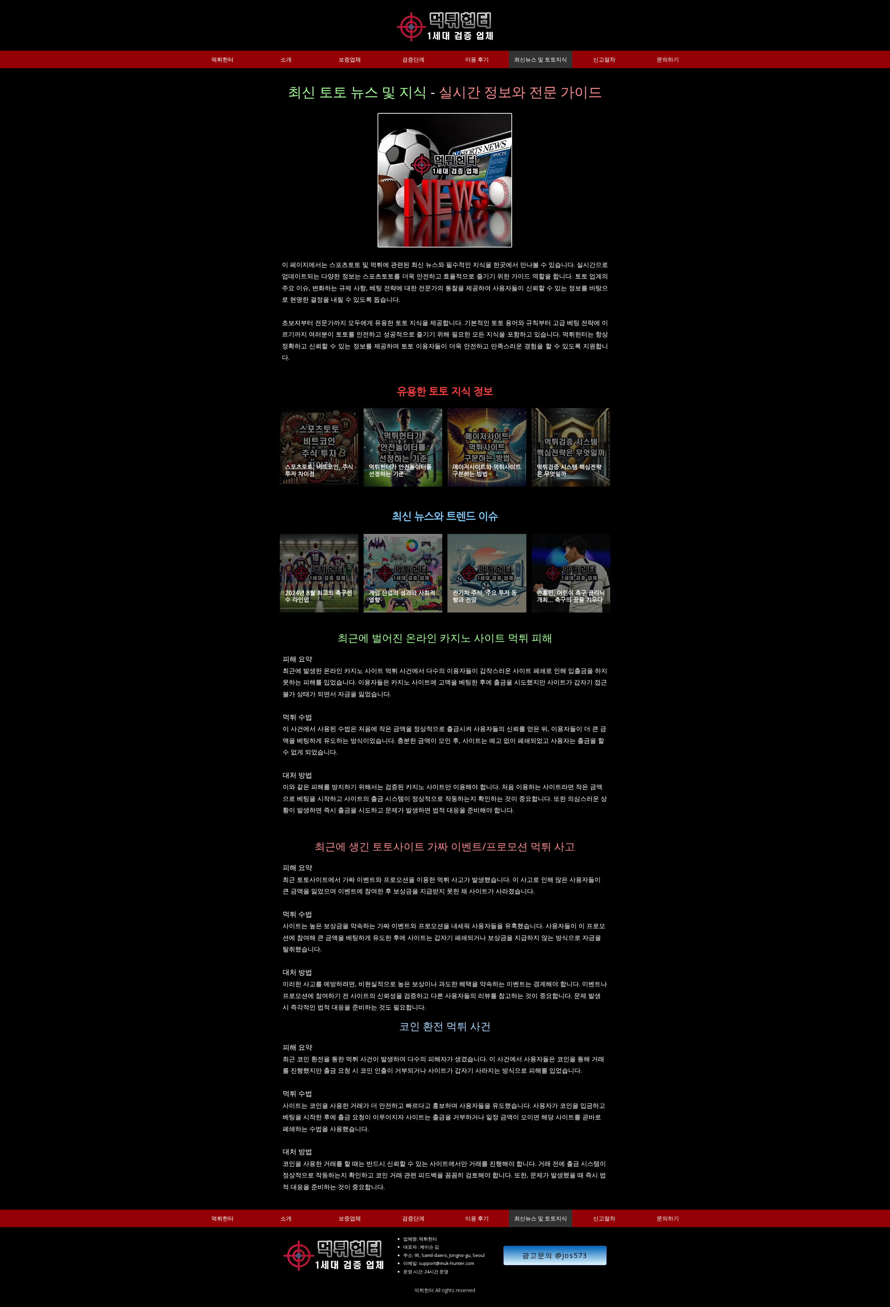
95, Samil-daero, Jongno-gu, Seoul (449, 1255)
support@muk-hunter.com (446, 1263)
